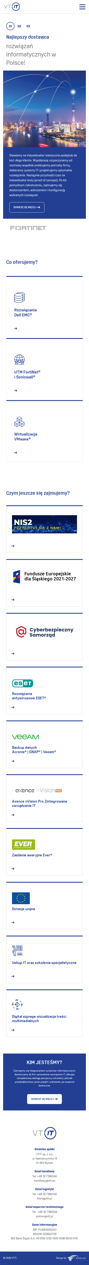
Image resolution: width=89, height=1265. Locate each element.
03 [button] (28, 26)
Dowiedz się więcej (25, 207)
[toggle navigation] (82, 6)
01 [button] (10, 26)
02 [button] (19, 26)
